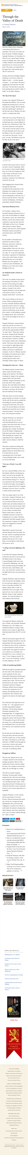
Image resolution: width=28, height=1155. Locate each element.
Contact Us (18, 1145)
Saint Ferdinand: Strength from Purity (14, 1093)
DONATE (6, 10)
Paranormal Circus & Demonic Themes (14, 1103)
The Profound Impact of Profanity (14, 1107)
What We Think (14, 1133)
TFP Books (14, 1140)
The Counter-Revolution (14, 1116)
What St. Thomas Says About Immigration (12, 970)
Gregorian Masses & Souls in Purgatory (14, 1090)
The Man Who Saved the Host (14, 1110)
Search (21, 1145)
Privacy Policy (18, 1146)
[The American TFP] (12, 5)
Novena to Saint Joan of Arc (12, 978)
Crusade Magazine (14, 1135)
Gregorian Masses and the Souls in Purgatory (13, 983)
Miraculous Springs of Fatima (14, 1095)
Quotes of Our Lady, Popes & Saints (14, 1075)
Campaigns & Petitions (14, 1125)
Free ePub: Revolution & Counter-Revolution (14, 1137)
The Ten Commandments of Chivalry (14, 975)
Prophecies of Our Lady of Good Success (13, 964)
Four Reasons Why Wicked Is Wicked (12, 959)
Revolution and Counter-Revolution (14, 1118)
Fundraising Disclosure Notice (9, 1146)
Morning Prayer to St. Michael (12, 954)
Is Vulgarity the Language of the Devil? (14, 1105)
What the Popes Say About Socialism (14, 1122)
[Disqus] (14, 927)
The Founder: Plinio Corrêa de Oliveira (12, 988)
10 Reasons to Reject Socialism (14, 1120)
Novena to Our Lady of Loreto (14, 1080)
